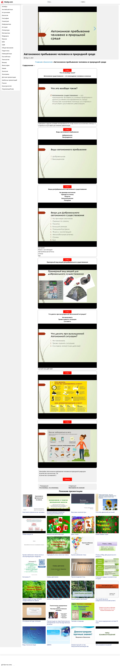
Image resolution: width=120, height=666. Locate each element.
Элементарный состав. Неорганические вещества (79, 645)
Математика (6, 33)
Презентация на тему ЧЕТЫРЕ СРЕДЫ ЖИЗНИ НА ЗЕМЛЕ (32, 599)
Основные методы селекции (32, 621)
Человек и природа (77, 621)
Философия (5, 65)
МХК (3, 42)
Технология (5, 59)
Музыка (4, 39)
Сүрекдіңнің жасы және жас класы (58, 555)
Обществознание (7, 48)
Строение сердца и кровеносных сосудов (106, 577)
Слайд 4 (67, 186)
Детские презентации (9, 77)
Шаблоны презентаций (9, 80)
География (5, 18)
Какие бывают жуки (102, 534)
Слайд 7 (67, 373)
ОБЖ (3, 45)
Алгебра (4, 6)
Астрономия (6, 12)
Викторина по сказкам (76, 488)
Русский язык (6, 56)
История (4, 27)
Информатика (6, 24)
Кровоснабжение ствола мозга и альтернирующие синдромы (33, 555)
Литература (5, 30)
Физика (4, 62)
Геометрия (5, 21)
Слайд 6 (67, 311)
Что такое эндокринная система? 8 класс (107, 621)
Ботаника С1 (26, 577)
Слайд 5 (67, 259)
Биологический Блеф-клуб (55, 534)
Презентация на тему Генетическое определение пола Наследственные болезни (58, 622)
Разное (4, 83)
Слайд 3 (67, 129)
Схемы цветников (52, 577)
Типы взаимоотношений (103, 645)
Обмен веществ (28, 534)
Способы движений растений (105, 512)
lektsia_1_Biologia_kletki (54, 599)
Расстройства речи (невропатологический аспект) (105, 599)
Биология (5, 15)
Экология (5, 71)
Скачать (67, 479)
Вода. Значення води (29, 645)
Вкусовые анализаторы (78, 512)
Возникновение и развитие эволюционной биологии (55, 513)
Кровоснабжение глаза (78, 555)
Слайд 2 (67, 70)
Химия (4, 68)
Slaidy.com (8, 2)
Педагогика (5, 51)
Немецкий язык (7, 54)
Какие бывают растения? (79, 599)
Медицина (5, 36)
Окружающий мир (8, 89)
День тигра (74, 534)
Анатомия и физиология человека (33, 512)
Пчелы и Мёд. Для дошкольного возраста (106, 555)
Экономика (5, 74)
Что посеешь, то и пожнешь (48, 488)
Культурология (7, 86)
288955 (49, 645)
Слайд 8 (67, 422)
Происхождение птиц (78, 577)
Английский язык (7, 9)
